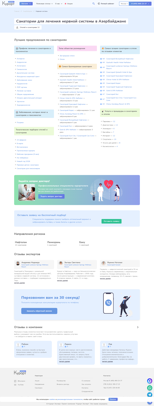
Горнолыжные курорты (26, 151)
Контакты (85, 388)
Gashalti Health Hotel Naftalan (72, 80)
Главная (16, 11)
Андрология (22, 62)
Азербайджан (27, 11)
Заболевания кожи (24, 80)
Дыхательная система (25, 73)
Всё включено (22, 147)
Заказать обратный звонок (39, 311)
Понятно (113, 399)
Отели (62, 59)
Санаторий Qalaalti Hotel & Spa (72, 74)
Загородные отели (67, 56)
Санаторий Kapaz (67, 110)
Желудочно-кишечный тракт (28, 76)
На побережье (22, 158)
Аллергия (21, 59)
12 (114, 121)
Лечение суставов (24, 91)
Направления (39, 384)
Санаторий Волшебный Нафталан (73, 120)
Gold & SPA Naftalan (68, 130)
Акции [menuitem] (70, 4)
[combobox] (124, 3)
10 (115, 139)
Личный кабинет (107, 4)
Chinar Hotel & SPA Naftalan (71, 98)
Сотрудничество (87, 391)
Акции (37, 381)
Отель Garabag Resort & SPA (71, 114)
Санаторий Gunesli (113, 265)
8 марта (20, 143)
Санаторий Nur (66, 126)
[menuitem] (26, 3)
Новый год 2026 (23, 161)
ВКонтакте (21, 381)
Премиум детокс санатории (28, 165)
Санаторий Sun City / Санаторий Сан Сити (77, 136)
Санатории (38, 388)
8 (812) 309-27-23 (113, 384)
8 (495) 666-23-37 (139, 4)
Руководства (61, 381)
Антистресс (21, 66)
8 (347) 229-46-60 (113, 388)
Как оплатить (86, 384)
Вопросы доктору (63, 384)
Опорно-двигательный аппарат (29, 98)
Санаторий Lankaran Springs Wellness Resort (78, 92)
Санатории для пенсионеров (28, 168)
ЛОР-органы (22, 87)
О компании (86, 381)
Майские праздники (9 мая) (28, 154)
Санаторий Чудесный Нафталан (72, 86)
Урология (20, 101)
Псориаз (20, 122)
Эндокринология (23, 105)
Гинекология (22, 69)
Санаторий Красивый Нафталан (72, 104)
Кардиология (22, 84)
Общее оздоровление (25, 94)
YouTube (20, 385)
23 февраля (21, 140)
